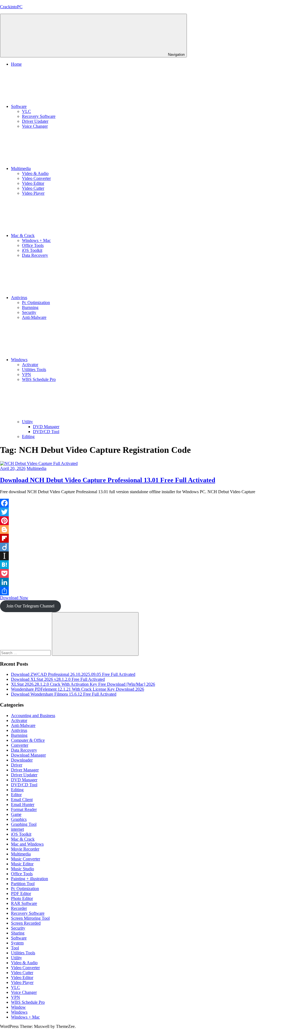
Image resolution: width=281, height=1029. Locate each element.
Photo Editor (22, 898)
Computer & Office (28, 740)
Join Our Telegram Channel (30, 606)
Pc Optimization (36, 302)
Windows (19, 359)
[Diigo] (140, 547)
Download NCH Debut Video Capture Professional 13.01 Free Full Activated (107, 480)
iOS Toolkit (32, 250)
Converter (19, 745)
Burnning (30, 307)
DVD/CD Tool (46, 431)
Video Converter (36, 178)
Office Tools (33, 245)
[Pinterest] (140, 520)
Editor (16, 794)
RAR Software (24, 903)
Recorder (19, 908)
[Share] (140, 591)
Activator (30, 364)
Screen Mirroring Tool (30, 918)
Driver (16, 765)
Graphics (19, 819)
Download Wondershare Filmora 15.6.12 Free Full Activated (63, 694)
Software (19, 106)
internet (17, 829)
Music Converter (25, 859)
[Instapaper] (140, 555)
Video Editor (33, 183)
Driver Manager (25, 770)
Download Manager (28, 755)
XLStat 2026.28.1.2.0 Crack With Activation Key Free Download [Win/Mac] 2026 (83, 684)
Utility (27, 421)
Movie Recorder (25, 849)
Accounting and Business (33, 715)
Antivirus (19, 297)
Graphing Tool (23, 824)
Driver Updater (35, 121)
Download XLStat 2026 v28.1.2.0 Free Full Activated (58, 679)
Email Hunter (22, 804)
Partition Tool (23, 883)
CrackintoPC (11, 6)
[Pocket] (140, 573)
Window (18, 1007)
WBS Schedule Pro (39, 379)
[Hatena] (140, 564)
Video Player (33, 193)
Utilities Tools (34, 369)
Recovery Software (38, 116)
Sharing (17, 933)
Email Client (22, 799)
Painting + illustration (29, 878)
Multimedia (21, 168)
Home (16, 64)
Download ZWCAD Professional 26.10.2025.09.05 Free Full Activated (73, 674)
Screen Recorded (26, 923)
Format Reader (24, 809)
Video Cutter (33, 188)
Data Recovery (35, 255)
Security (29, 312)
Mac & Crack (23, 235)
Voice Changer (35, 126)
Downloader (22, 760)
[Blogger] (140, 529)
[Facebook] (140, 503)
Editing (28, 436)
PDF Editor (21, 893)
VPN (26, 374)
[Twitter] (140, 511)
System (17, 943)
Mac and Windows (27, 844)
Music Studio (22, 868)
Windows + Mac (36, 240)
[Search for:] (26, 652)
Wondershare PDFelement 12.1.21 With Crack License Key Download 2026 (77, 689)
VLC (26, 111)
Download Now (14, 597)
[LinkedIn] (140, 582)
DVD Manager (46, 426)
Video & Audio (35, 173)
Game (16, 814)
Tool (15, 948)
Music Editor (22, 863)
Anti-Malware (34, 317)
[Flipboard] (140, 538)
